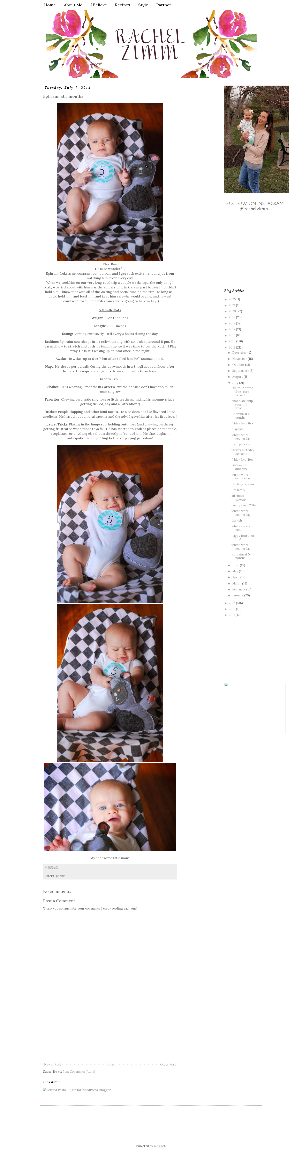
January (238, 595)
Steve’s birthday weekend (243, 451)
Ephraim (59, 876)
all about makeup (239, 497)
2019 (232, 317)
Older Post (168, 1064)
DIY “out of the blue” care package (242, 391)
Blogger (159, 1146)
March (237, 583)
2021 (232, 305)
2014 (232, 347)
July (235, 383)
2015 (232, 341)
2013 (232, 603)
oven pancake (241, 444)
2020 (233, 311)
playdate (238, 429)
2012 (232, 609)
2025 (233, 299)
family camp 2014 (244, 505)
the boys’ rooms (243, 484)
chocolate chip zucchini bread (242, 404)
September (240, 371)
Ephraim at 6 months (241, 415)
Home (110, 1064)
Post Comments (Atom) (79, 1072)
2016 (232, 335)
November (240, 359)
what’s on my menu (241, 528)
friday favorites (242, 423)
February (239, 589)
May (235, 571)
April (236, 577)
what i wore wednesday (241, 436)
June (236, 565)
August (238, 377)
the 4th (237, 520)
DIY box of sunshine (240, 467)
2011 (232, 615)
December (240, 352)
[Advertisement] (110, 1030)
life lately (238, 490)
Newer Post (52, 1064)
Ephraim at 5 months (241, 556)
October (238, 365)
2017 (232, 329)
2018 (232, 323)
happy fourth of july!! (243, 537)
